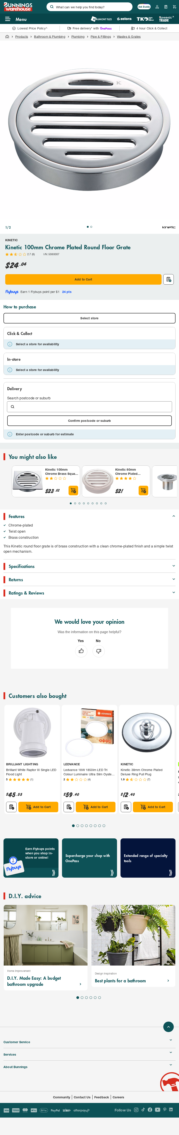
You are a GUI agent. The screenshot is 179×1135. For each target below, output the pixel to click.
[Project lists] (166, 7)
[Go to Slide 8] (101, 503)
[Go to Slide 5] (88, 503)
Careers (118, 1097)
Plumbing (77, 36)
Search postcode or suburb (28, 398)
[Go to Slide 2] (91, 227)
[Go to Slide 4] (84, 503)
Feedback (101, 1097)
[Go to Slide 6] (92, 503)
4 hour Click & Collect (151, 28)
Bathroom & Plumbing (49, 36)
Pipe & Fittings (101, 36)
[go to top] (168, 1027)
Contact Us (82, 1097)
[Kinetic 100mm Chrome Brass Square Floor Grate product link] (27, 481)
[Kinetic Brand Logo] (169, 227)
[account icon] (157, 7)
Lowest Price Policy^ (32, 28)
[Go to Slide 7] (97, 503)
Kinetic (11, 240)
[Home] (7, 36)
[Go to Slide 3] (79, 503)
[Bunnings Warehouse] (17, 10)
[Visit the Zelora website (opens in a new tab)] (124, 19)
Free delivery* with (86, 28)
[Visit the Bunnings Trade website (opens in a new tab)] (166, 19)
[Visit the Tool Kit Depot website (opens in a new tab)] (145, 19)
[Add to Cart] (73, 490)
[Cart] (174, 7)
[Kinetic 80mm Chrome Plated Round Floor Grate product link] (98, 481)
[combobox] (89, 6)
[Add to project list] (168, 279)
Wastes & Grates (129, 36)
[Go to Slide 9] (106, 503)
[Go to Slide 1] (88, 227)
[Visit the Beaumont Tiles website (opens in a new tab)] (101, 19)
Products (21, 36)
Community (61, 1097)
